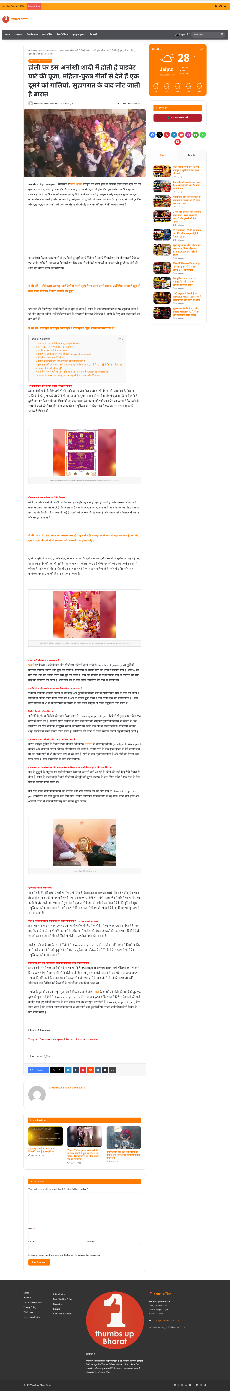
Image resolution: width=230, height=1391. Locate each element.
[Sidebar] (225, 6)
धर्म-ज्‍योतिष (47, 34)
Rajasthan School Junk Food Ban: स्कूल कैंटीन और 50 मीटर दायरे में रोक (187, 185)
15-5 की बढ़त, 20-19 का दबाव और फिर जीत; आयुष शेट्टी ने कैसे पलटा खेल (187, 233)
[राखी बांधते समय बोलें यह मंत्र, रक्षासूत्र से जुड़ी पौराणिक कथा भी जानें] (162, 171)
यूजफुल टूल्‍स (78, 34)
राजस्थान (18, 34)
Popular (192, 155)
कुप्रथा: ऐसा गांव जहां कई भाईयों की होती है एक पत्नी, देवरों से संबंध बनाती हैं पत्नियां (123, 1155)
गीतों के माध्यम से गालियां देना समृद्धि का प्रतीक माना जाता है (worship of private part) (73, 372)
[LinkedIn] (68, 1070)
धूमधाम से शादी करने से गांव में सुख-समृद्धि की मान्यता (60, 343)
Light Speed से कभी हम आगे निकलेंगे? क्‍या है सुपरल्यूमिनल (41, 1150)
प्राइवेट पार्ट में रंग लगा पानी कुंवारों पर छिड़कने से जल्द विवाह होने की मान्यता (69, 375)
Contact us (57, 1304)
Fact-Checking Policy (62, 1299)
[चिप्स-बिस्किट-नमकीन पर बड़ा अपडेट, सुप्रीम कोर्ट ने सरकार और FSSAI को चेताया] (162, 268)
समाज (95, 992)
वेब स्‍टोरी (93, 34)
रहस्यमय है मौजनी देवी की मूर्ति (50, 368)
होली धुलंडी (76, 184)
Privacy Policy (29, 1307)
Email (32, 1242)
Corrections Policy (31, 1317)
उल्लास (88, 744)
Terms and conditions (32, 1302)
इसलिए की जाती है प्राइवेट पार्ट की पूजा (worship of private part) (65, 354)
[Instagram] (188, 135)
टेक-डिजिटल (62, 34)
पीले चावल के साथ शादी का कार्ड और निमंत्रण (56, 347)
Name (31, 1228)
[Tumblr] (76, 1070)
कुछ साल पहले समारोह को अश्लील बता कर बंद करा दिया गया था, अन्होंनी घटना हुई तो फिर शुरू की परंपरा (80, 365)
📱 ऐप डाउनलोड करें (177, 117)
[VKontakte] (98, 1070)
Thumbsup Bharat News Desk (46, 104)
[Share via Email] (105, 1070)
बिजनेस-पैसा (32, 34)
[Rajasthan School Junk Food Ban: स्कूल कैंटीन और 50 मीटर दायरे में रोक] (162, 186)
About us (27, 1297)
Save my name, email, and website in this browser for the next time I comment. (65, 1255)
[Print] (112, 1070)
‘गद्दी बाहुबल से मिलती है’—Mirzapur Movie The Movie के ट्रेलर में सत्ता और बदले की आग (187, 297)
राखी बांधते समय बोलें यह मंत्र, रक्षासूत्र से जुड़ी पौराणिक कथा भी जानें (105, 6)
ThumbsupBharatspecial (48, 50)
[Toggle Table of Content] (119, 339)
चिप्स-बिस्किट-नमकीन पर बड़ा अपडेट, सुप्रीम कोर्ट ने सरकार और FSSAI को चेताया (186, 267)
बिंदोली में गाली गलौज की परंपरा (51, 357)
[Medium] (195, 135)
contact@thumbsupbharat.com (165, 1320)
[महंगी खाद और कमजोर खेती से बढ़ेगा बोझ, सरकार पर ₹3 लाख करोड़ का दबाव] (162, 201)
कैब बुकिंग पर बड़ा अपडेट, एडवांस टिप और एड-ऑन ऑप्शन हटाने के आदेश (185, 282)
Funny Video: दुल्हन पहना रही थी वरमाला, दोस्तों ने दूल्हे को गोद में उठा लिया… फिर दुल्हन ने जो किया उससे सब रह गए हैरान (83, 1155)
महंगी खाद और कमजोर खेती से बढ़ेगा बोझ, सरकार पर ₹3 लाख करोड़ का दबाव (186, 200)
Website (90, 1242)
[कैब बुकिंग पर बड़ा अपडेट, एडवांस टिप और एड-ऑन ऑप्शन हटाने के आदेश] (162, 283)
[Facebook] (152, 135)
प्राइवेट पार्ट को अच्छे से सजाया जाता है (53, 350)
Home (7, 34)
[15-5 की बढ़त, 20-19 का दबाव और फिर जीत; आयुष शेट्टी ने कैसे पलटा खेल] (162, 234)
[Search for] (222, 35)
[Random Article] (220, 6)
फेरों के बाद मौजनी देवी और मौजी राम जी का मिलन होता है (61, 361)
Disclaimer (28, 1312)
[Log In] (216, 6)
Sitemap (56, 1309)
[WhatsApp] (203, 135)
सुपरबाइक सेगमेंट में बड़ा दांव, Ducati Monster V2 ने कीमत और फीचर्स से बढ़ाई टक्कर (186, 312)
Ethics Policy (59, 1294)
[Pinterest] (83, 1070)
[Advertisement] (84, 230)
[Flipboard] (177, 142)
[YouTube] (181, 135)
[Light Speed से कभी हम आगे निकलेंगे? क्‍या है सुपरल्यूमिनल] (45, 1136)
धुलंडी (31, 665)
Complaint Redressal (62, 1314)
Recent (163, 155)
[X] (159, 135)
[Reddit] (90, 1070)
